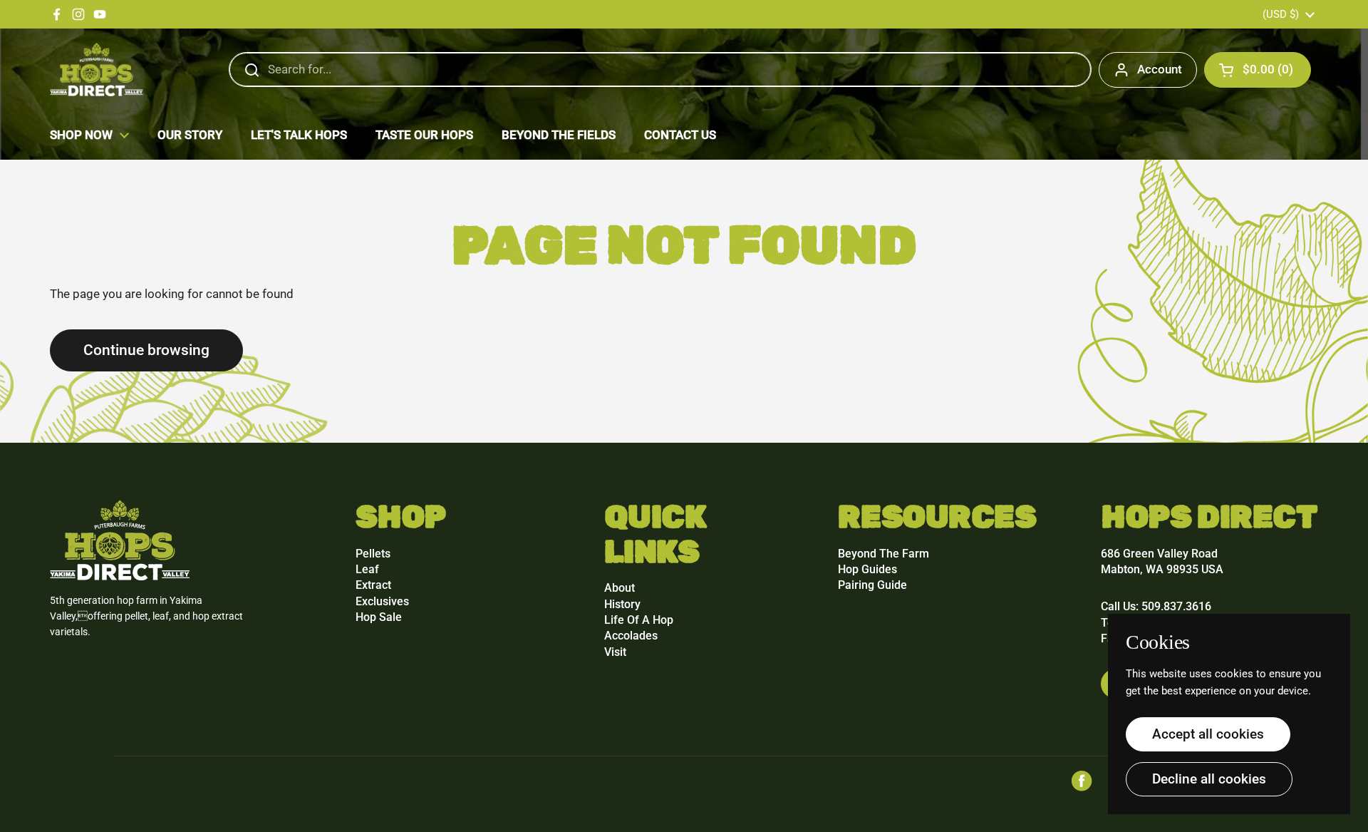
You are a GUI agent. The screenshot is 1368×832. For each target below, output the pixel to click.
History (622, 604)
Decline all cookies (1209, 779)
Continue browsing (146, 350)
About (619, 588)
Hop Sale (379, 617)
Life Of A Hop (638, 620)
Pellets (373, 553)
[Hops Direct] (96, 69)
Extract (373, 585)
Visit (615, 652)
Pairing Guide (872, 585)
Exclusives (382, 601)
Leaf (367, 569)
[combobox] (660, 70)
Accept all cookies (1208, 734)
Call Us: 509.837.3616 (1156, 606)
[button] (1257, 70)
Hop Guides (867, 569)
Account (1159, 69)
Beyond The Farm (883, 553)
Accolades (631, 635)
